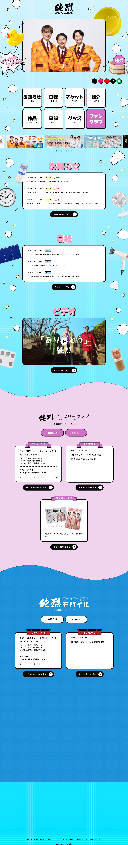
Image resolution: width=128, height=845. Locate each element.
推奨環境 (80, 840)
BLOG (53, 119)
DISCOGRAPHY (32, 119)
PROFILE (95, 98)
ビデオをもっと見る (62, 370)
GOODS (74, 119)
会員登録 (52, 432)
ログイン (76, 432)
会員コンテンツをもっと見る (62, 744)
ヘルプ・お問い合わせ (93, 840)
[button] (56, 151)
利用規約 (48, 840)
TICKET (74, 98)
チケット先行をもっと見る (36, 487)
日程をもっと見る (62, 287)
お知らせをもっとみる (61, 214)
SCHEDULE (53, 98)
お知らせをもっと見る (87, 487)
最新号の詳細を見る (62, 547)
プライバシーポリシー (34, 840)
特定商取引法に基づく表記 (64, 840)
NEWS (32, 98)
